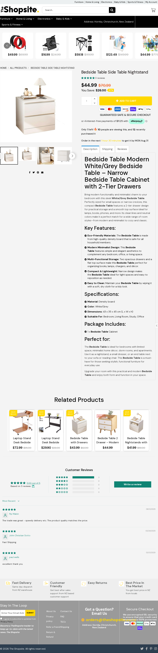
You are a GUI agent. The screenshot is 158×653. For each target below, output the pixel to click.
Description (90, 149)
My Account (151, 2)
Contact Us (66, 611)
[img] (9, 509)
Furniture (79, 2)
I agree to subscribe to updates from (18, 620)
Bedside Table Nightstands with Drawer (136, 440)
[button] (88, 78)
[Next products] (151, 46)
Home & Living (92, 2)
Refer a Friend (53, 627)
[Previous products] (7, 46)
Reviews (122, 149)
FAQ (62, 616)
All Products (18, 67)
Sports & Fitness (135, 2)
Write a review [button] (132, 484)
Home (3, 67)
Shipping (107, 149)
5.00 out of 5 (33, 483)
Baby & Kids (119, 2)
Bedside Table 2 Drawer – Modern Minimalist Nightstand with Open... (107, 440)
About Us (51, 611)
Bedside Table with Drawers (79, 440)
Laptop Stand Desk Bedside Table (22, 440)
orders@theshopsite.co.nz (102, 33)
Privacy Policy (6, 621)
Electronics (106, 2)
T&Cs (63, 621)
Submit (30, 613)
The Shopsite (16, 648)
